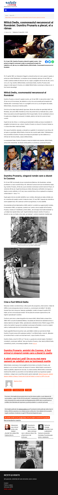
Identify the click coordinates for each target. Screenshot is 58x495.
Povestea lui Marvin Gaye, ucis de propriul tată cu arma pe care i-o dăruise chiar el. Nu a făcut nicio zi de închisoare (28, 431)
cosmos (9, 390)
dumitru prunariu (19, 390)
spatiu (29, 390)
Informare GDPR (8, 487)
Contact (6, 483)
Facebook (46, 417)
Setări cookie (8, 489)
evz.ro (35, 343)
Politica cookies (8, 485)
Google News (22, 417)
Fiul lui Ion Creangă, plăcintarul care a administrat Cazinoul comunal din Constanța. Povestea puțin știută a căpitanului (45, 431)
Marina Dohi (8, 32)
